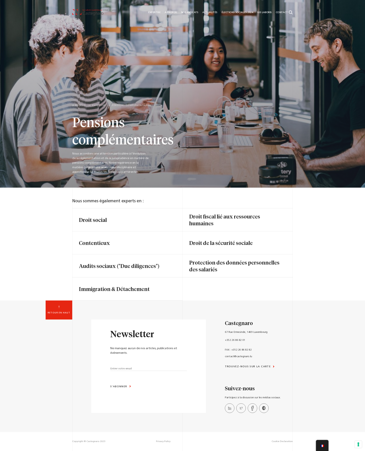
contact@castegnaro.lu (238, 356)
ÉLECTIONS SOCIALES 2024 (237, 12)
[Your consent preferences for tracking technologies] (358, 444)
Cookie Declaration (282, 441)
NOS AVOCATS (189, 12)
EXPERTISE (153, 12)
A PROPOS (170, 12)
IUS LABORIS (264, 12)
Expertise (99, 105)
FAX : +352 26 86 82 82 (238, 349)
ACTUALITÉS (209, 12)
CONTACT (281, 12)
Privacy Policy (163, 441)
